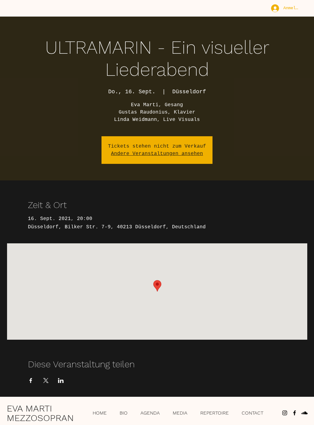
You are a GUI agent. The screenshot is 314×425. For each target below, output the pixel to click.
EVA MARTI (29, 408)
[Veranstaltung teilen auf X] (46, 380)
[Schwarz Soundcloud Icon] (304, 413)
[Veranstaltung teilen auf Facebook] (31, 380)
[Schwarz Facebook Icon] (294, 413)
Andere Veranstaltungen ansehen (157, 153)
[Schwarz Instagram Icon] (284, 413)
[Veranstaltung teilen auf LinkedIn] (61, 380)
